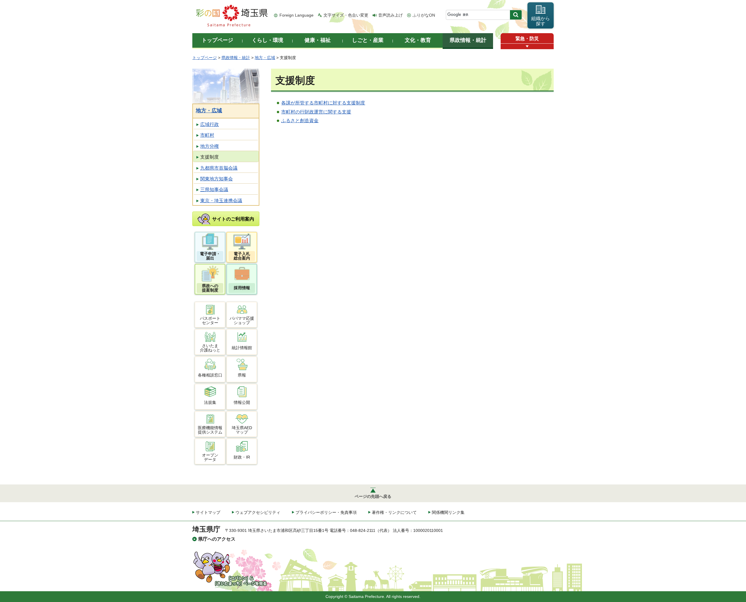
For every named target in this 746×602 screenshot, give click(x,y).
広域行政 (209, 124)
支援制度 (209, 157)
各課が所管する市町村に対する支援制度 (323, 102)
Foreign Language (296, 15)
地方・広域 (265, 57)
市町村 (207, 135)
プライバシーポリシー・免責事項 (326, 512)
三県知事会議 (214, 189)
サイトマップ (208, 512)
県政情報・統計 (235, 57)
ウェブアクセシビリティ (257, 512)
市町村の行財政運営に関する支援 (316, 111)
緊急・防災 (527, 38)
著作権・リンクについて (394, 512)
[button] (527, 46)
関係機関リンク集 (448, 512)
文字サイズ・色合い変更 (345, 15)
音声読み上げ (390, 15)
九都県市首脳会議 (218, 168)
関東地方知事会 (216, 178)
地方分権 (209, 146)
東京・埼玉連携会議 (221, 200)
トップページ (204, 57)
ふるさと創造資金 (300, 120)
